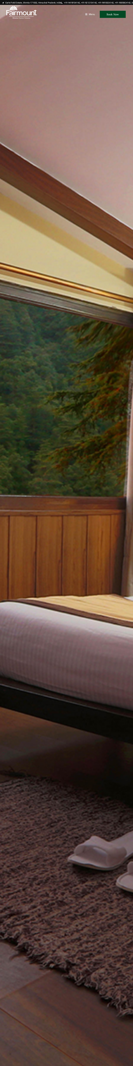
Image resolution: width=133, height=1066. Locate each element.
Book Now (113, 14)
